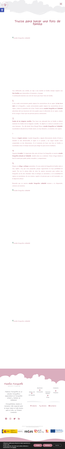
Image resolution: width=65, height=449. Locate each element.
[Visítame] (30, 405)
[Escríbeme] (49, 405)
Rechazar (47, 445)
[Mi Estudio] (31, 393)
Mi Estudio (32, 395)
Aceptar (38, 445)
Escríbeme (53, 406)
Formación (40, 392)
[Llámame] (40, 405)
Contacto (55, 388)
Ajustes (57, 445)
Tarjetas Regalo (47, 392)
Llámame (43, 406)
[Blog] (47, 395)
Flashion (55, 393)
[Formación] (39, 390)
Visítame (34, 406)
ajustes (14, 447)
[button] (2, 10)
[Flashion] (55, 391)
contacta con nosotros (18, 186)
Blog (47, 397)
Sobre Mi (32, 392)
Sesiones (39, 388)
